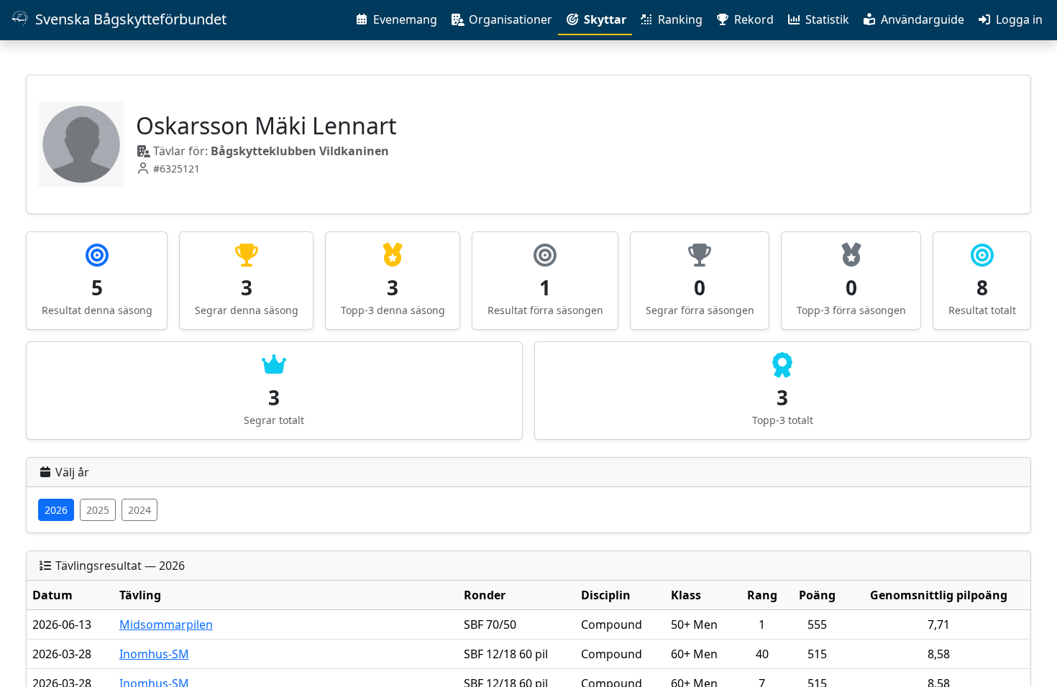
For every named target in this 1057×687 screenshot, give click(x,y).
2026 (56, 510)
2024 (139, 510)
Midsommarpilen (166, 624)
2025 (97, 510)
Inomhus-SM (154, 654)
